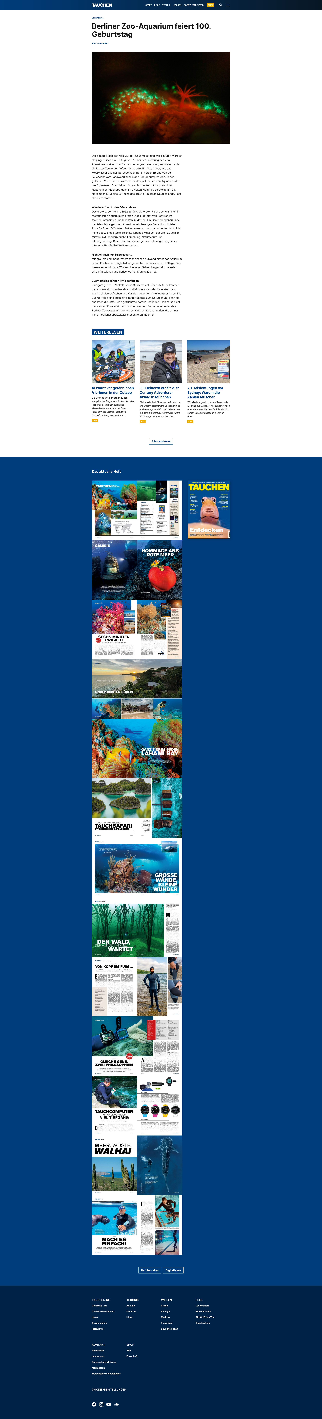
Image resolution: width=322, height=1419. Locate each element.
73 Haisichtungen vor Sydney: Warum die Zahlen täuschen (205, 392)
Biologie (165, 1311)
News (101, 18)
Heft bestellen (149, 1270)
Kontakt (98, 1344)
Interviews (98, 1328)
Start (148, 5)
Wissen (178, 5)
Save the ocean (169, 1328)
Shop (211, 5)
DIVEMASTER (99, 1305)
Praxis (164, 1305)
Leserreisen (202, 1305)
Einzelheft (132, 1356)
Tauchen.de (101, 1300)
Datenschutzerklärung (104, 1362)
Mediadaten (98, 1368)
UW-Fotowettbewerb (103, 1311)
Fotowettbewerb (194, 5)
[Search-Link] (221, 5)
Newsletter (98, 1350)
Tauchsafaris (203, 1323)
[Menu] (227, 5)
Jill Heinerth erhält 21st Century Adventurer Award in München (159, 392)
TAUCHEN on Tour (205, 1317)
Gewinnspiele (99, 1323)
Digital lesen (173, 1270)
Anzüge (130, 1305)
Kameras (131, 1311)
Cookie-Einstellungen (109, 1389)
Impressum (98, 1356)
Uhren (129, 1317)
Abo (128, 1350)
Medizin (165, 1317)
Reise (157, 5)
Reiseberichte (203, 1311)
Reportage (166, 1323)
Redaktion (103, 43)
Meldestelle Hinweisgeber (106, 1373)
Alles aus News (161, 441)
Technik (166, 5)
